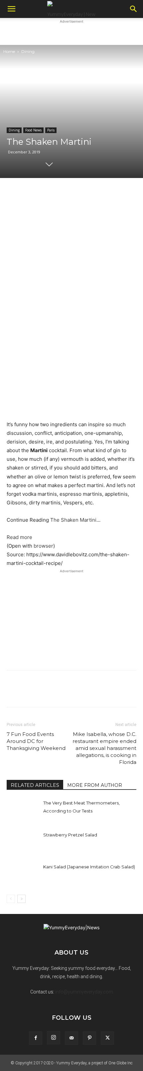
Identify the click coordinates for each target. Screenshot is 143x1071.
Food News (33, 130)
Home (9, 51)
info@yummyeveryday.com (84, 991)
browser (43, 546)
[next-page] (21, 899)
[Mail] (71, 1038)
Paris (51, 130)
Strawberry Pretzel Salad (70, 834)
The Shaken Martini (73, 520)
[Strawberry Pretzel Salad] (23, 842)
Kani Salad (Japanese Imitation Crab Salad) (89, 866)
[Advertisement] (71, 33)
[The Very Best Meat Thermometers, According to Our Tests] (23, 810)
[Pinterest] (89, 1038)
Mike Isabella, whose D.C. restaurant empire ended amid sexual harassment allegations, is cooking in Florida (104, 748)
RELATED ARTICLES (35, 785)
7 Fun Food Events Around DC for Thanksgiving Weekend (36, 741)
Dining (28, 51)
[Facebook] (35, 1038)
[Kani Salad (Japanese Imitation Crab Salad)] (23, 874)
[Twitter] (107, 1038)
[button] (11, 9)
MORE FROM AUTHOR (94, 785)
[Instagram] (53, 1037)
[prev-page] (11, 899)
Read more (19, 537)
